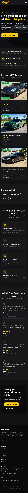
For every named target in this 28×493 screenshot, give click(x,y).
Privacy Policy (11, 488)
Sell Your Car (9, 408)
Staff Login (17, 488)
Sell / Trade (4, 455)
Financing (3, 453)
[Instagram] (2, 441)
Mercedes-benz (15, 194)
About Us (3, 459)
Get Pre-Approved (8, 40)
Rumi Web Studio (20, 491)
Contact (3, 461)
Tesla (4, 198)
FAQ (2, 457)
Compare (7, 110)
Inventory (3, 448)
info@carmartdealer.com (9, 473)
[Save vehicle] (24, 83)
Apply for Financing (11, 404)
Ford (11, 198)
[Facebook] (6, 441)
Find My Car (4, 451)
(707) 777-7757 (7, 471)
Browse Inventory (10, 35)
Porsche (5, 194)
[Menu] (26, 2)
